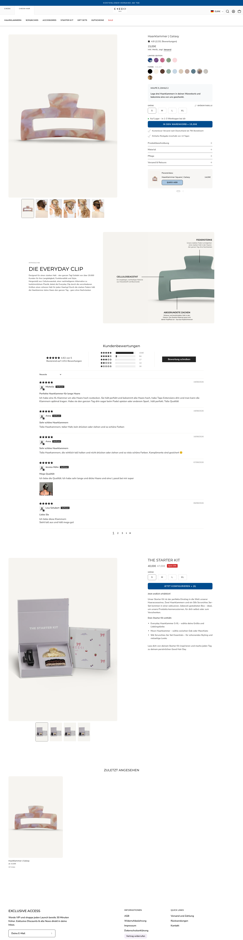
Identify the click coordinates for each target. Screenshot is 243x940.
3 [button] (122, 533)
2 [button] (118, 533)
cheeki (7, 9)
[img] (46, 382)
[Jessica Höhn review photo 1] (46, 489)
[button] (227, 11)
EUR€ (217, 11)
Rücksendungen (179, 920)
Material (152, 149)
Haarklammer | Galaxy (19, 861)
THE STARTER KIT (164, 560)
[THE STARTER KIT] (41, 731)
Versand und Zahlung (182, 916)
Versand (167, 49)
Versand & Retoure (157, 162)
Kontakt (175, 925)
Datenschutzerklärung (136, 930)
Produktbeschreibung (158, 143)
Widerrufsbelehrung (135, 920)
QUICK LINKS (177, 910)
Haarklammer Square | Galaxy (176, 177)
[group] (121, 3)
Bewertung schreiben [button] (179, 359)
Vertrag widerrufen (135, 936)
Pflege (151, 156)
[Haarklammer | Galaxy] (27, 208)
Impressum (130, 925)
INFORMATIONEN (133, 910)
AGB (126, 916)
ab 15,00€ (12, 864)
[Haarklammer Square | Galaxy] (155, 178)
